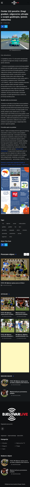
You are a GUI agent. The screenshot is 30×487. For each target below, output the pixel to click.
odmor (18, 230)
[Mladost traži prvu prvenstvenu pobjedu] (22, 304)
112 (3, 223)
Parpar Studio (21, 484)
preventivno (12, 233)
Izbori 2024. (20, 435)
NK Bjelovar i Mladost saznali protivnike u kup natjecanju (22, 336)
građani (10, 226)
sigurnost (4, 236)
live (15, 226)
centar (14, 223)
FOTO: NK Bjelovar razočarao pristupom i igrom (7, 336)
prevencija (4, 233)
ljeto (20, 226)
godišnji (4, 226)
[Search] (28, 2)
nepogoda (11, 230)
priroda (19, 233)
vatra (10, 236)
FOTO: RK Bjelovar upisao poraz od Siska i (13, 283)
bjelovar (8, 223)
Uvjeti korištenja (12, 435)
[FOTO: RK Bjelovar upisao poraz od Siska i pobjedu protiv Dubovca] (7, 304)
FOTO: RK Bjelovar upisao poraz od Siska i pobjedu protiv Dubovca (7, 314)
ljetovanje (4, 230)
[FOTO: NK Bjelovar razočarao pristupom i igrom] (7, 325)
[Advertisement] (15, 357)
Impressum (4, 435)
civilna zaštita (22, 223)
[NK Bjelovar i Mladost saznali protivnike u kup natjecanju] (22, 325)
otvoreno (25, 230)
